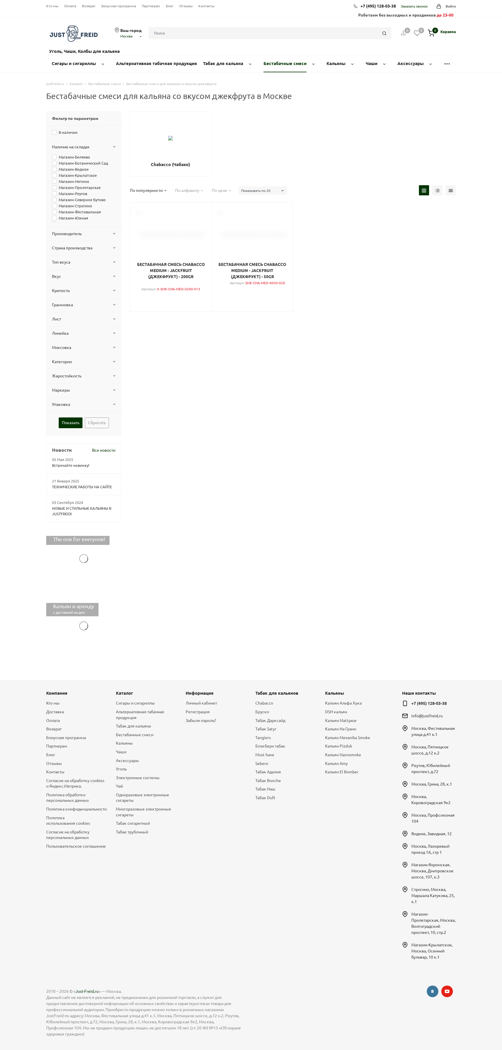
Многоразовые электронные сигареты (143, 812)
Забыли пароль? (201, 720)
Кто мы (52, 6)
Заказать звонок (414, 6)
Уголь (121, 769)
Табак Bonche (268, 780)
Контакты (206, 6)
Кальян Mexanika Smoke (347, 737)
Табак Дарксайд (270, 720)
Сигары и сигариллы (135, 703)
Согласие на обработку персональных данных (67, 835)
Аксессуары (127, 760)
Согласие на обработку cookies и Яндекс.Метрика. (75, 783)
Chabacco (264, 703)
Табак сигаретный (133, 823)
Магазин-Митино (74, 181)
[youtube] (447, 991)
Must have (264, 754)
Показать (70, 422)
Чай (119, 786)
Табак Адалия (268, 772)
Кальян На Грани (340, 729)
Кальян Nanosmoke (343, 754)
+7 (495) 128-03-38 (378, 6)
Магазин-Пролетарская (80, 187)
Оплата (70, 6)
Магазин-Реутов (73, 194)
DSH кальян (336, 711)
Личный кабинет (201, 703)
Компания (56, 693)
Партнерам (151, 6)
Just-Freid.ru (87, 991)
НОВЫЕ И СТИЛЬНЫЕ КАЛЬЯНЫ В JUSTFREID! (81, 511)
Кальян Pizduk (338, 746)
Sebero (261, 763)
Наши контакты (419, 693)
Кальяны (124, 743)
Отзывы (186, 6)
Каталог (124, 693)
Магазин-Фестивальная (80, 212)
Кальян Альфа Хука (343, 703)
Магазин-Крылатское (78, 175)
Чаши (121, 752)
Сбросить (97, 422)
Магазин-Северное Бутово (82, 200)
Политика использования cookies (68, 820)
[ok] (432, 991)
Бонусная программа (118, 6)
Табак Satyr (265, 729)
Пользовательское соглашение (76, 846)
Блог (169, 6)
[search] (384, 33)
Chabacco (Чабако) (170, 164)
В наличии (68, 132)
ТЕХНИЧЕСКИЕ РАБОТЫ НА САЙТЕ (82, 487)
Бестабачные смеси (134, 734)
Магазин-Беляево (74, 157)
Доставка (55, 711)
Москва (126, 36)
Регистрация (198, 711)
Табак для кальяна (133, 726)
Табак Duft (265, 797)
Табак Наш (265, 789)
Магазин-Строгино (75, 206)
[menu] (447, 63)
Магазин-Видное (74, 169)
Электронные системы (137, 777)
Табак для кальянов (276, 693)
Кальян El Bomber (341, 772)
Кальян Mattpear (341, 720)
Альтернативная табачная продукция (140, 714)
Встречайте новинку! (70, 465)
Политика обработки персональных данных (67, 798)
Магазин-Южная (73, 218)
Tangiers (263, 737)
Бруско (262, 711)
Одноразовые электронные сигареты (142, 798)
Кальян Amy (336, 763)
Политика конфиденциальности (76, 809)
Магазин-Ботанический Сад (83, 163)
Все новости (103, 450)
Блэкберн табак (270, 746)
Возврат (89, 6)
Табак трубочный (132, 832)
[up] (474, 1027)
